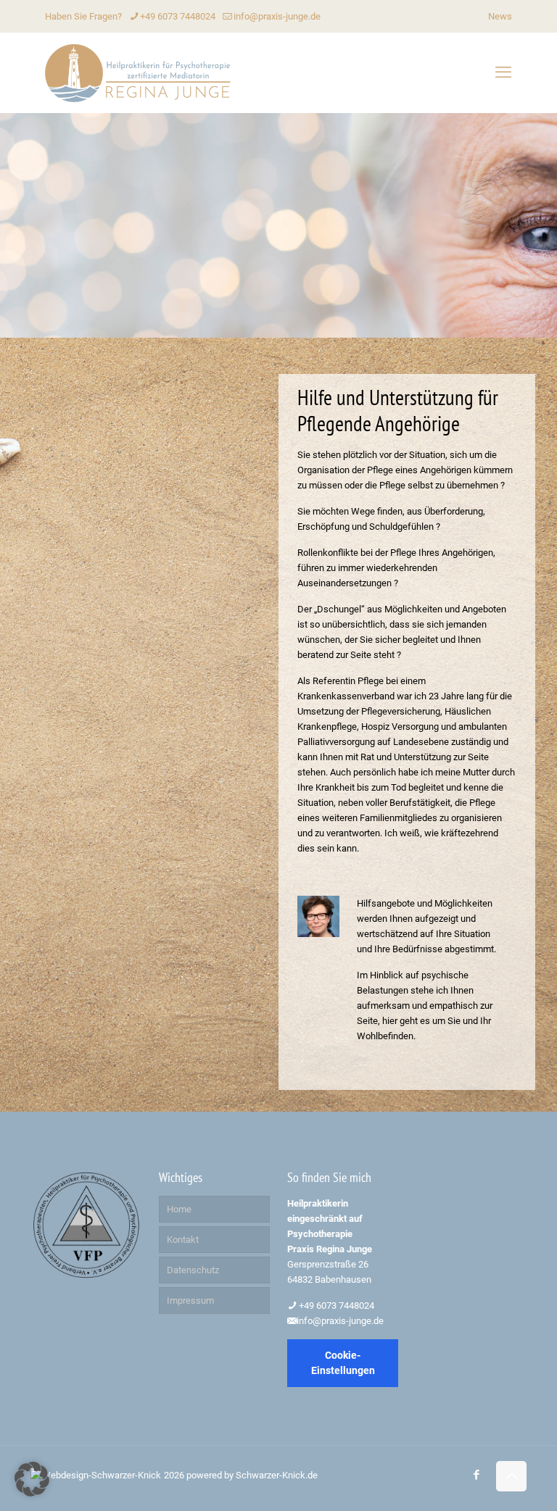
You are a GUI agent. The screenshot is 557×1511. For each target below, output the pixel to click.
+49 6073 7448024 (177, 16)
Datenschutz (193, 1270)
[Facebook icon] (476, 1474)
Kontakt (183, 1239)
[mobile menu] (503, 72)
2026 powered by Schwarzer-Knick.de (241, 1475)
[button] (32, 1479)
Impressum (190, 1300)
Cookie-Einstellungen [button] (343, 1362)
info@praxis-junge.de (277, 16)
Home (179, 1209)
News (500, 16)
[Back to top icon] (511, 1476)
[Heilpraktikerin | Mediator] (138, 72)
